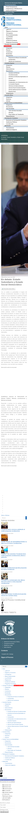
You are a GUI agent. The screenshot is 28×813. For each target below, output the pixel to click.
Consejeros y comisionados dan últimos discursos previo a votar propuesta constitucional (13, 581)
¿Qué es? (8, 29)
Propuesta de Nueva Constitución (18, 57)
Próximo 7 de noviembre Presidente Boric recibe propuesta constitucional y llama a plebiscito (13, 555)
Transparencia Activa (10, 4)
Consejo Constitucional (12, 45)
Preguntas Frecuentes (12, 42)
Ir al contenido (3, 778)
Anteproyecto (9, 93)
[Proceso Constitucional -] (11, 18)
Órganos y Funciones (12, 31)
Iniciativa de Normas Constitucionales (16, 711)
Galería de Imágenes (11, 129)
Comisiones (9, 51)
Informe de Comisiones (15, 61)
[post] (4, 525)
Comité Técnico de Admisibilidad (13, 102)
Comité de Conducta (11, 40)
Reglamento (9, 38)
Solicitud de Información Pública (13, 2)
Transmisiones (10, 127)
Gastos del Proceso (11, 10)
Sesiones (8, 99)
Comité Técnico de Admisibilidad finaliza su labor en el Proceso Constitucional (14, 542)
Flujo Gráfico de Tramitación (16, 114)
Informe (8, 101)
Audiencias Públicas (11, 122)
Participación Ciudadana (11, 118)
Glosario (11, 112)
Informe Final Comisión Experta (17, 87)
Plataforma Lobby (9, 12)
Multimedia (8, 125)
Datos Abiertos (9, 14)
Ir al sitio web (9, 123)
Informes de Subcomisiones (16, 86)
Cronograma (9, 33)
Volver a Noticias (5, 143)
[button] (7, 780)
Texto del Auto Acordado (15, 110)
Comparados (12, 59)
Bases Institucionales (12, 35)
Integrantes (9, 48)
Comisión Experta (9, 63)
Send (2, 811)
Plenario (8, 50)
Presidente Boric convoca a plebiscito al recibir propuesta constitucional (13, 530)
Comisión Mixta (9, 95)
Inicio (6, 27)
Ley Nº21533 (9, 36)
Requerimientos (10, 116)
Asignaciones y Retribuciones (14, 8)
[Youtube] (1, 660)
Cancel (6, 811)
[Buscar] (26, 666)
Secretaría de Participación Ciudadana (16, 120)
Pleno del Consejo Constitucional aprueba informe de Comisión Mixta (13, 594)
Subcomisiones (10, 69)
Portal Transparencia (11, 6)
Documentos (9, 55)
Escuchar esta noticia (9, 288)
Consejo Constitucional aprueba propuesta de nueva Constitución (14, 568)
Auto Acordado (10, 108)
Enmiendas (9, 53)
